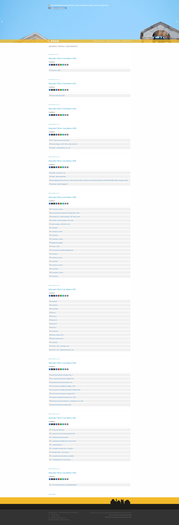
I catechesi (54, 254)
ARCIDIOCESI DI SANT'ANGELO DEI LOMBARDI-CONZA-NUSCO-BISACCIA (79, 5)
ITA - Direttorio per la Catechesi (60, 140)
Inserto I (53, 312)
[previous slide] (2, 21)
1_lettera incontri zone (57, 430)
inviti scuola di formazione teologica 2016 (63, 393)
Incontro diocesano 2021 (58, 95)
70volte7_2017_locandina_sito (60, 346)
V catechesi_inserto (57, 231)
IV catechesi (54, 276)
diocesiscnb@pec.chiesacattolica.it (60, 519)
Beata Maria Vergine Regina (113, 41)
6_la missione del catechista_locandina (62, 456)
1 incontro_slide (55, 70)
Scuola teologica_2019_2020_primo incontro (64, 144)
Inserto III (54, 320)
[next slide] (177, 21)
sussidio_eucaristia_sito (58, 173)
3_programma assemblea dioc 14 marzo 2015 (63, 441)
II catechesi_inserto (57, 265)
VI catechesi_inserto (57, 239)
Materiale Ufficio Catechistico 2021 (62, 83)
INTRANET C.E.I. (109, 517)
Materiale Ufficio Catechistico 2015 (62, 418)
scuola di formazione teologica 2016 (61, 404)
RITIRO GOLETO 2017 (57, 338)
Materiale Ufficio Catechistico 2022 (62, 109)
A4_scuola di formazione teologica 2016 (62, 378)
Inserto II (53, 316)
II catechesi (54, 261)
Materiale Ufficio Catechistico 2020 (62, 128)
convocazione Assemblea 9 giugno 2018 (62, 250)
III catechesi (54, 269)
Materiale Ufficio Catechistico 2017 (62, 289)
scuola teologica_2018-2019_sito (60, 224)
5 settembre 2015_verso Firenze (60, 452)
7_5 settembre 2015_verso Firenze (61, 459)
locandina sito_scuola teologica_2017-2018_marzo (65, 216)
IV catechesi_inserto (57, 209)
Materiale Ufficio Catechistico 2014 (62, 473)
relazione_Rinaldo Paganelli (59, 184)
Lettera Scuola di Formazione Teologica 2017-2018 (65, 213)
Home (48, 41)
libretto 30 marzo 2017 (57, 335)
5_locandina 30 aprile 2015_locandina (62, 448)
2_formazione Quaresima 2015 (59, 437)
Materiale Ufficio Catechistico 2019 (62, 161)
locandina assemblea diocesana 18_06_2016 (63, 397)
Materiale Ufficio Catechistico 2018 (62, 197)
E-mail (129, 515)
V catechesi (54, 227)
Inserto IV (54, 323)
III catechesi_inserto (57, 272)
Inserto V (53, 327)
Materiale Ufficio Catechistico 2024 (62, 58)
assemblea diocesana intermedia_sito (61, 382)
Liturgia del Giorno (126, 41)
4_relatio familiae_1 (57, 444)
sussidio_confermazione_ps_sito (60, 147)
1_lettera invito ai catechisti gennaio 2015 (63, 433)
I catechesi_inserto (56, 257)
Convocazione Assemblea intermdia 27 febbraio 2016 (65, 389)
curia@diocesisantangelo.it (58, 518)
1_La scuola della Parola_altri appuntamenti (63, 485)
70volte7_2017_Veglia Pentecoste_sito (62, 350)
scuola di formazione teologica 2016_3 (62, 375)
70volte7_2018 (55, 246)
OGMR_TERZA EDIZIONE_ (59, 176)
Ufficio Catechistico (58, 8)
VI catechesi (54, 235)
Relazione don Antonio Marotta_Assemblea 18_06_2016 (67, 401)
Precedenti (52, 494)
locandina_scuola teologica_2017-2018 (62, 220)
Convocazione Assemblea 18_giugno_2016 (63, 386)
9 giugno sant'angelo (57, 242)
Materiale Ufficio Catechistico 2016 (62, 363)
